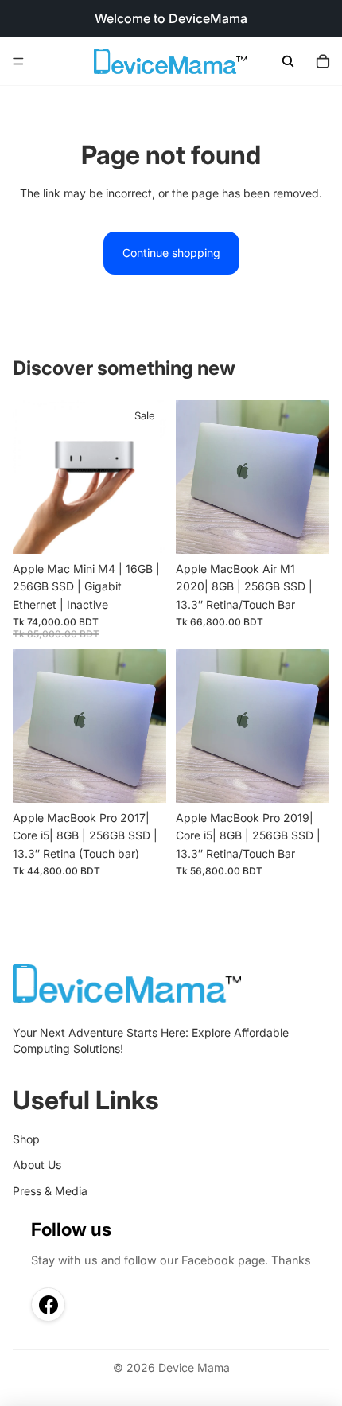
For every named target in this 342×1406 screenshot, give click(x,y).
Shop (26, 1139)
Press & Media (50, 1191)
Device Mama (194, 1367)
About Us (37, 1164)
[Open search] (287, 61)
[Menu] (18, 61)
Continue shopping (171, 252)
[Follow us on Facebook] (48, 1304)
